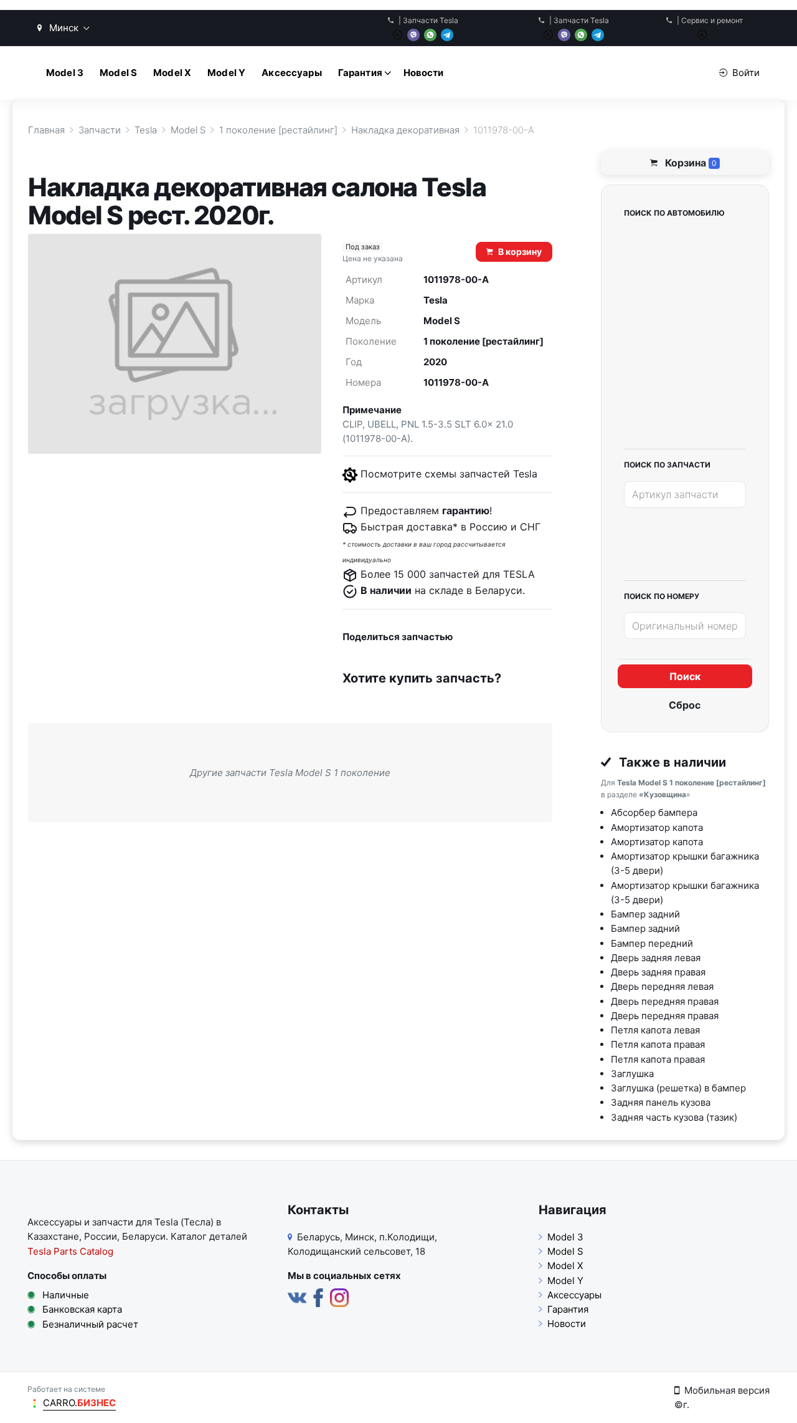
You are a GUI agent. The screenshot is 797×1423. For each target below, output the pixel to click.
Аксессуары (292, 73)
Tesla (435, 300)
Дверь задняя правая (658, 972)
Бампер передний (652, 943)
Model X (172, 73)
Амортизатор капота (657, 827)
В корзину (520, 251)
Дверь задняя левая (655, 958)
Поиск (684, 676)
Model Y (226, 73)
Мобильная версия (727, 1390)
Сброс (684, 705)
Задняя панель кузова (660, 1102)
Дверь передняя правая (665, 1001)
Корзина (690, 162)
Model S (118, 73)
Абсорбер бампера (654, 812)
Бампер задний (645, 914)
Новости (423, 73)
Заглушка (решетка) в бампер (678, 1088)
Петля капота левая (655, 1030)
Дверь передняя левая (662, 986)
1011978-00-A (456, 382)
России (100, 1236)
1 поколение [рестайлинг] (483, 341)
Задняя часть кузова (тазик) (674, 1117)
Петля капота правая (658, 1044)
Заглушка (632, 1074)
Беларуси (144, 1236)
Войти (746, 73)
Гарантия (360, 73)
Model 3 (64, 73)
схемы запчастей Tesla (481, 473)
